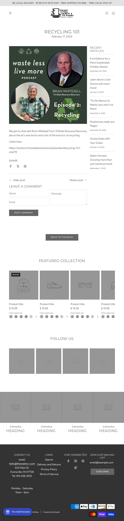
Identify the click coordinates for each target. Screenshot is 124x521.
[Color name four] (26, 316)
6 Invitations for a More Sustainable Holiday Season (100, 62)
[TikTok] (75, 467)
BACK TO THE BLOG (62, 237)
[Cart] (113, 13)
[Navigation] (10, 13)
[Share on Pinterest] (25, 167)
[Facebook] (68, 461)
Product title (16, 304)
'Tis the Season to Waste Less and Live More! (101, 104)
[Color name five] (31, 316)
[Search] (106, 13)
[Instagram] (75, 461)
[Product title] (23, 285)
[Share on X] (18, 167)
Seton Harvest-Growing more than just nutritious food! (101, 159)
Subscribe (102, 471)
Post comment (23, 212)
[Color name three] (21, 316)
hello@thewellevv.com (22, 463)
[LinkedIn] (83, 461)
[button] (36, 317)
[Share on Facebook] (10, 167)
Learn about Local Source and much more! (100, 83)
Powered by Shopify (51, 512)
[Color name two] (16, 316)
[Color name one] (10, 316)
